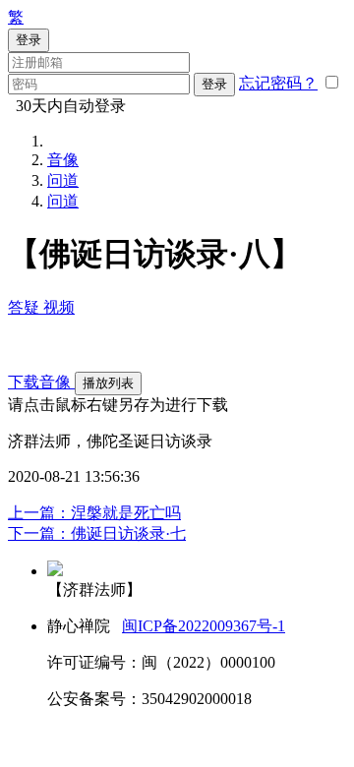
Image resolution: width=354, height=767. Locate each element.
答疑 (25, 307)
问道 (63, 180)
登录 (214, 84)
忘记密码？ (278, 83)
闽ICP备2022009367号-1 (203, 626)
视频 (59, 307)
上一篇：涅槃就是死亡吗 (94, 512)
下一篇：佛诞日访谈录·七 (97, 533)
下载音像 (41, 382)
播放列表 (108, 383)
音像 (63, 159)
